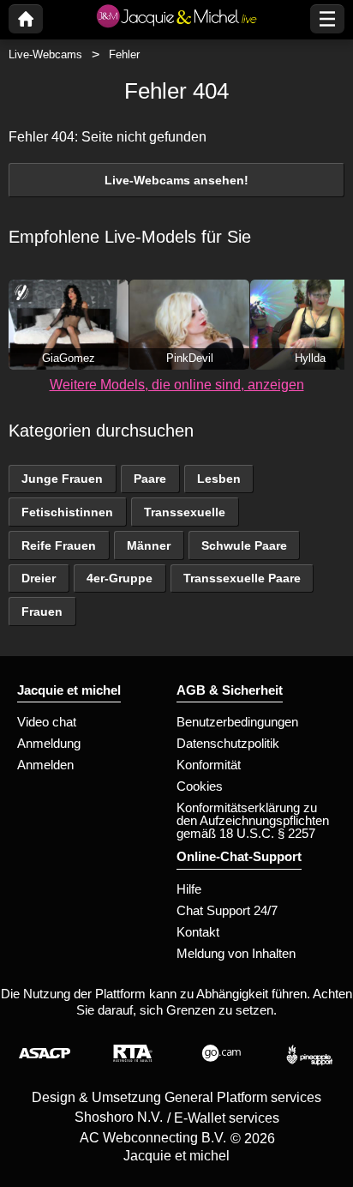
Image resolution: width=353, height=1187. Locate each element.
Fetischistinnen (67, 512)
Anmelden (45, 764)
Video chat (46, 721)
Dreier (38, 578)
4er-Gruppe (120, 578)
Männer (149, 545)
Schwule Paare (244, 545)
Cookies (199, 786)
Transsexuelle (184, 512)
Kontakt (197, 932)
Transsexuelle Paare (242, 578)
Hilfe (188, 889)
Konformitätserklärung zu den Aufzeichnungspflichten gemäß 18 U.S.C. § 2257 (252, 820)
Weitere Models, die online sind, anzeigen (177, 384)
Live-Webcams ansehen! (176, 180)
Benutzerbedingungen (237, 721)
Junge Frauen (62, 478)
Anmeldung (49, 743)
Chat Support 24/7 (227, 910)
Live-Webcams (45, 54)
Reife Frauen (58, 545)
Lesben (219, 478)
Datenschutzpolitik (227, 743)
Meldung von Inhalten (236, 953)
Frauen (42, 611)
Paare (150, 478)
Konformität (208, 764)
